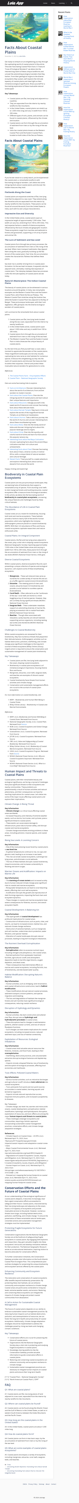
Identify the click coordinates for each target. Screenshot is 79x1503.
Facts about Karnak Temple (20, 410)
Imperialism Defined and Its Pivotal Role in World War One (69, 70)
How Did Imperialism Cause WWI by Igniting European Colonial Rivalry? (68, 113)
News (53, 3)
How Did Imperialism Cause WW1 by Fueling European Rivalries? (69, 141)
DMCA (25, 1484)
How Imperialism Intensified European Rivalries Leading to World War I (68, 22)
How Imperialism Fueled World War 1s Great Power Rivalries (69, 46)
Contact (53, 1484)
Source (24, 724)
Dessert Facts (15, 459)
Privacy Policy (32, 1484)
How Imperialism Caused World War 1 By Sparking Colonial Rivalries (68, 97)
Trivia (9, 1465)
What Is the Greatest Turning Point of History (68, 35)
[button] (71, 3)
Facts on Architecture (18, 388)
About (48, 1484)
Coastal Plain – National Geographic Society (26, 378)
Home (45, 3)
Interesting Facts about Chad (21, 449)
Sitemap (41, 1484)
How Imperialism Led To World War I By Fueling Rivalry (69, 128)
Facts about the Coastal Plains (21, 395)
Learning (62, 3)
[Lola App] (15, 3)
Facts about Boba (16, 425)
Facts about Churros (17, 417)
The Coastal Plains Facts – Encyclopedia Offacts (28, 376)
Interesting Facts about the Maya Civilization (27, 439)
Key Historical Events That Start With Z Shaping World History (69, 59)
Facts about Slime (16, 432)
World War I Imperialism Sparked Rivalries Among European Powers (69, 82)
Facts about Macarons (18, 403)
